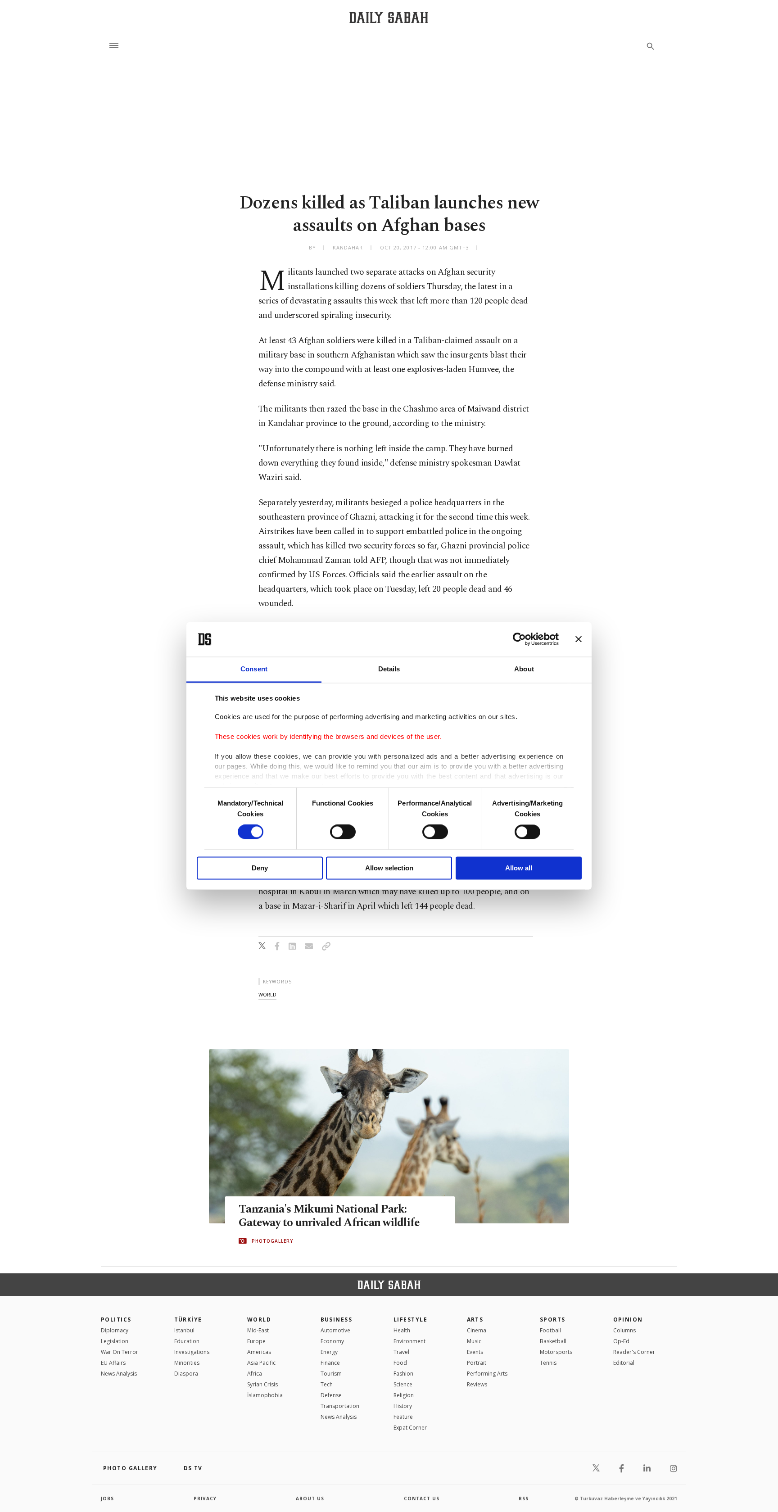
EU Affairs (113, 1363)
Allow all (518, 868)
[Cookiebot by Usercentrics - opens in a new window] (519, 639)
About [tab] (524, 669)
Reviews (477, 1384)
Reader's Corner (634, 1352)
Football (550, 1330)
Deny (260, 868)
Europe (256, 1341)
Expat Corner (410, 1427)
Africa (254, 1373)
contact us (421, 1498)
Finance (330, 1363)
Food (400, 1363)
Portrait (476, 1363)
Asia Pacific (261, 1363)
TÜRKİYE (188, 1319)
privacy (205, 1498)
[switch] (343, 832)
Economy (332, 1341)
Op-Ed (621, 1341)
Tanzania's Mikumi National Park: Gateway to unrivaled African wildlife (329, 1216)
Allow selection (389, 868)
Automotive (335, 1330)
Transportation (340, 1406)
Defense (331, 1395)
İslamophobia (265, 1395)
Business (337, 1319)
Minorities (186, 1363)
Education (186, 1341)
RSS (524, 1498)
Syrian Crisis (262, 1384)
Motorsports (556, 1352)
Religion (404, 1395)
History (403, 1406)
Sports (552, 1319)
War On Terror (119, 1352)
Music (474, 1341)
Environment (409, 1341)
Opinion (628, 1319)
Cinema (476, 1330)
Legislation (114, 1341)
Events (475, 1352)
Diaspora (186, 1373)
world (267, 994)
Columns (624, 1330)
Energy (329, 1352)
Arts (475, 1319)
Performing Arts (487, 1373)
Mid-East (258, 1330)
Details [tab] (389, 669)
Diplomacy (114, 1330)
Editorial (623, 1363)
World (259, 1319)
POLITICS (116, 1319)
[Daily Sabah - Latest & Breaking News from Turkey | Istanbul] (388, 17)
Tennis (548, 1363)
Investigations (191, 1352)
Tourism (331, 1373)
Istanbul (184, 1330)
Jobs (107, 1498)
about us (310, 1498)
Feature (403, 1417)
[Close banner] (578, 639)
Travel (401, 1352)
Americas (259, 1352)
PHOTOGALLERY (272, 1241)
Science (403, 1384)
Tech (327, 1384)
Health (402, 1330)
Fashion (403, 1373)
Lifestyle (410, 1319)
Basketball (553, 1341)
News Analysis (119, 1373)
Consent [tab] (253, 669)
